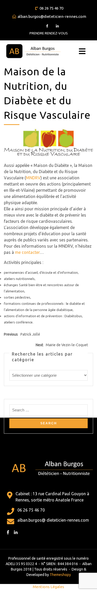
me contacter (27, 252)
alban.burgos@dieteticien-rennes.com (52, 16)
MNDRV (33, 177)
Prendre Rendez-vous (48, 33)
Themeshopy (60, 575)
